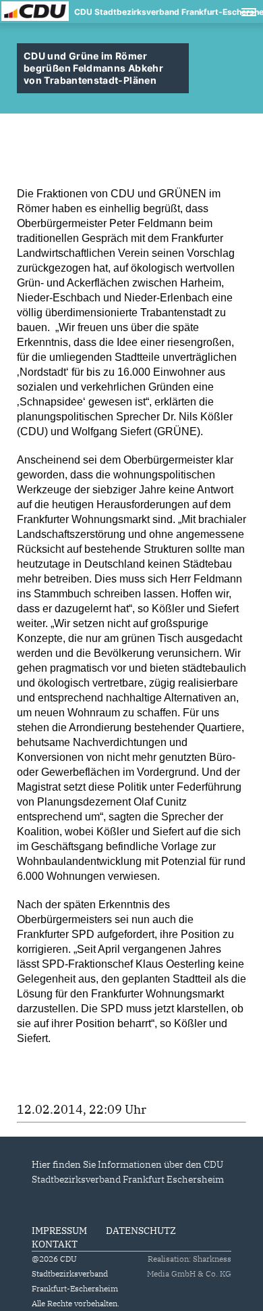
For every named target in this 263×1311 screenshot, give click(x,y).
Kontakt (55, 1244)
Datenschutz (141, 1231)
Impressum (59, 1231)
